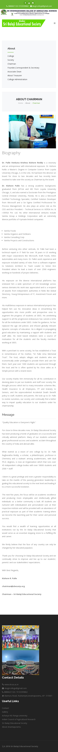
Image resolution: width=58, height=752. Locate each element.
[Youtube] (29, 3)
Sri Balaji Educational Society (14, 723)
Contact (5, 708)
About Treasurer (15, 75)
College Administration (17, 79)
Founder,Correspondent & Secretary (23, 67)
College (11, 56)
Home (20, 103)
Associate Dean (14, 71)
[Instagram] (33, 3)
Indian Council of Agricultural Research (18, 719)
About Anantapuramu (11, 727)
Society (11, 60)
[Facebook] (25, 3)
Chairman (12, 64)
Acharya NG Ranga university (14, 715)
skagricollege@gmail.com (42, 6)
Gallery (5, 712)
